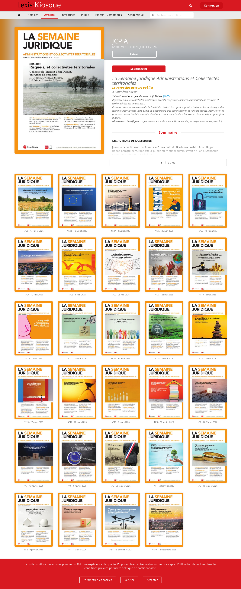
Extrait (134, 54)
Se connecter (138, 69)
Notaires (32, 15)
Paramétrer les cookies (97, 580)
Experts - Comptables (108, 15)
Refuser (129, 580)
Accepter (152, 580)
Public (85, 15)
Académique (136, 15)
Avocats (49, 15)
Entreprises (68, 15)
